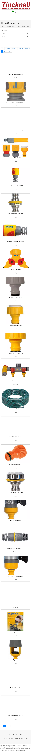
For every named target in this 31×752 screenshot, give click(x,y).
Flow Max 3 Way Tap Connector (15, 381)
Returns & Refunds (23, 738)
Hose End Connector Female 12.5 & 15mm (15, 102)
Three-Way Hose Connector (15, 74)
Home (3, 26)
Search (18, 12)
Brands (16, 740)
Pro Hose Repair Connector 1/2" (15, 548)
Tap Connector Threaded (15, 325)
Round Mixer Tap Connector (15, 576)
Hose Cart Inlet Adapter (15, 297)
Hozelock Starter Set (15, 158)
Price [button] (3, 33)
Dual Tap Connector (15, 269)
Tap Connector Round (15, 520)
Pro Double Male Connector (15, 213)
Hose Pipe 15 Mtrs (15, 409)
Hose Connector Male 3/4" (15, 464)
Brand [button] (3, 36)
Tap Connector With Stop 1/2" (15, 715)
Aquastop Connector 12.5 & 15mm (15, 241)
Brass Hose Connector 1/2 (15, 437)
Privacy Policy (8, 740)
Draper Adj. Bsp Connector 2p (15, 130)
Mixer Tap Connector (15, 660)
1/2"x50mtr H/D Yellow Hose (15, 604)
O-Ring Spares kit (15, 632)
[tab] (15, 33)
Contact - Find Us (13, 738)
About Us (5, 738)
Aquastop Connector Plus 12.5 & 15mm (15, 186)
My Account (23, 740)
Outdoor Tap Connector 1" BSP (15, 353)
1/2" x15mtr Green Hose (15, 688)
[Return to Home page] (16, 6)
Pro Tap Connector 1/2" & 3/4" (15, 492)
